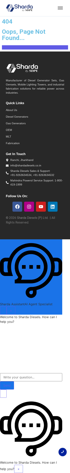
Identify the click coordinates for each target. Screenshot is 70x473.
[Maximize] (3, 310)
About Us (11, 110)
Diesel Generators (17, 116)
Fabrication (13, 143)
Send (7, 385)
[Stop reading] (3, 394)
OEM (9, 129)
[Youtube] (41, 207)
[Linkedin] (53, 207)
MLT (8, 136)
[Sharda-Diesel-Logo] (19, 8)
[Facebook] (17, 207)
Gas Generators (16, 123)
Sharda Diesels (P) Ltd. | (34, 218)
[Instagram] (29, 207)
